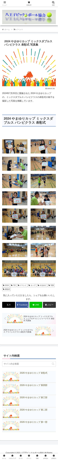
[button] (49, 305)
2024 (7, 285)
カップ (33, 285)
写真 (52, 285)
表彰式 (7, 289)
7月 (14, 285)
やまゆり (43, 285)
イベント (23, 285)
